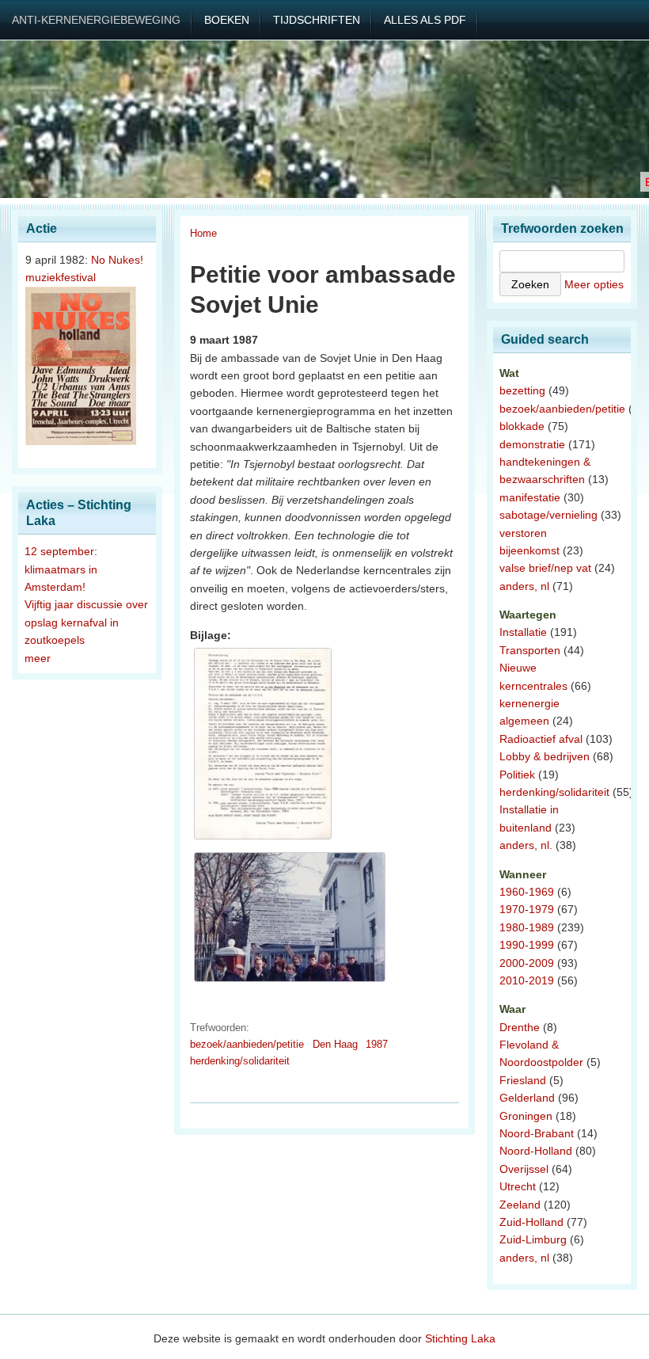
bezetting (522, 390)
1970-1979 (526, 909)
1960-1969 (526, 891)
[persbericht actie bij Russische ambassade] (263, 839)
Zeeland (520, 1204)
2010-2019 (526, 980)
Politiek (517, 774)
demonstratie (532, 444)
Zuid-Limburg (533, 1239)
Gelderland (527, 1097)
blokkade (522, 426)
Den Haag (335, 1044)
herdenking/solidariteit (240, 1061)
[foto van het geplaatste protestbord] (289, 982)
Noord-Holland (535, 1150)
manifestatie (529, 497)
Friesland (522, 1080)
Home (203, 233)
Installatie (523, 632)
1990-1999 (526, 944)
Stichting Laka (460, 1338)
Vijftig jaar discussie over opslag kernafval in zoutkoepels (86, 622)
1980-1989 (526, 927)
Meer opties (594, 284)
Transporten (529, 650)
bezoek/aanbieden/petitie (247, 1044)
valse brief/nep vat (545, 567)
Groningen (525, 1116)
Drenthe (519, 1027)
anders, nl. (525, 845)
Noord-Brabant (536, 1133)
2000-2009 (526, 963)
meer (38, 658)
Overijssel (523, 1169)
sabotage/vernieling (548, 514)
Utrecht (517, 1186)
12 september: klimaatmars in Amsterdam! (61, 569)
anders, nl (524, 586)
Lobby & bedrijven (544, 756)
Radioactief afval (541, 739)
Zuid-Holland (531, 1222)
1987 (377, 1044)
